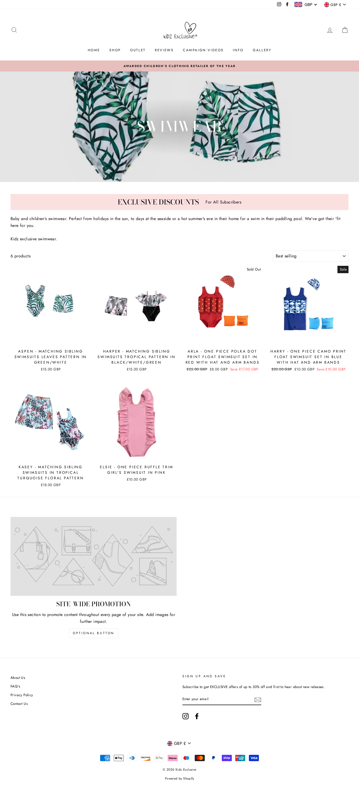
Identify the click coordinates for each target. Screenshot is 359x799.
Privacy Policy (22, 695)
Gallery (262, 50)
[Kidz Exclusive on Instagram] (185, 716)
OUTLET (138, 50)
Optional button (93, 633)
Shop (115, 50)
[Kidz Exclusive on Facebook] (197, 716)
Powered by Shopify (179, 778)
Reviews (164, 50)
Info (238, 50)
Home (94, 50)
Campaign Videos (203, 50)
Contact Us (19, 703)
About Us (18, 677)
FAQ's (15, 686)
